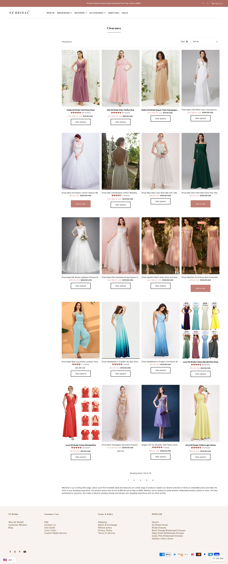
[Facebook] (10, 552)
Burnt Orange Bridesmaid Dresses (168, 530)
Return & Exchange (107, 525)
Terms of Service (106, 533)
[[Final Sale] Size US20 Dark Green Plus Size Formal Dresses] (201, 161)
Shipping (102, 522)
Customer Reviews (17, 525)
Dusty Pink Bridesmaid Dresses (167, 535)
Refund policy (105, 527)
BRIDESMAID (63, 13)
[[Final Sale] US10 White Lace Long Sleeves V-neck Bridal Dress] (201, 78)
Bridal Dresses (159, 527)
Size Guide (49, 527)
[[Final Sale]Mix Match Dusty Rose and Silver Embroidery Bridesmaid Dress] (161, 245)
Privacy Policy (105, 530)
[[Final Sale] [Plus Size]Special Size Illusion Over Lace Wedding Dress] (121, 245)
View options (80, 122)
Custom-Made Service (55, 533)
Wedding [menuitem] (80, 13)
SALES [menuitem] (125, 13)
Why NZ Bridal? (16, 522)
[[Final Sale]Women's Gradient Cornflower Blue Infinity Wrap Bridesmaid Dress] (161, 330)
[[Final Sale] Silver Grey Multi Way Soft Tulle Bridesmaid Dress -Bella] (161, 161)
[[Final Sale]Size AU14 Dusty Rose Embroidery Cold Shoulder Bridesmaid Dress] (201, 245)
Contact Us (50, 525)
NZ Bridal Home (160, 525)
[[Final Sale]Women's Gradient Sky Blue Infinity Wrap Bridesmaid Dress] (121, 330)
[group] (81, 113)
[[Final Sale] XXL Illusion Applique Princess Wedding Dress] (81, 245)
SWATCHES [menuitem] (113, 13)
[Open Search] (203, 3)
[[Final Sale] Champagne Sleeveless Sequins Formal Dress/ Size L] (121, 413)
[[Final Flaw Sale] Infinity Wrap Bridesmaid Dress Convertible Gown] (201, 330)
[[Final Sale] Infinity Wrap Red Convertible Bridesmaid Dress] (81, 413)
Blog (10, 527)
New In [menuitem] (50, 13)
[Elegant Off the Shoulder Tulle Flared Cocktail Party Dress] (161, 413)
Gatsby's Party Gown (162, 538)
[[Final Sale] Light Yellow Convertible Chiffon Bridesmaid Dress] (201, 413)
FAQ (46, 522)
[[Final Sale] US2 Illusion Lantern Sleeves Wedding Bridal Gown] (81, 161)
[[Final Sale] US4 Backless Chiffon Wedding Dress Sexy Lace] (121, 161)
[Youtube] (24, 552)
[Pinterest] (19, 552)
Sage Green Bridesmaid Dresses (168, 533)
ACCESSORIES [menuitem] (96, 13)
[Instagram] (15, 552)
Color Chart (50, 530)
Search (155, 522)
